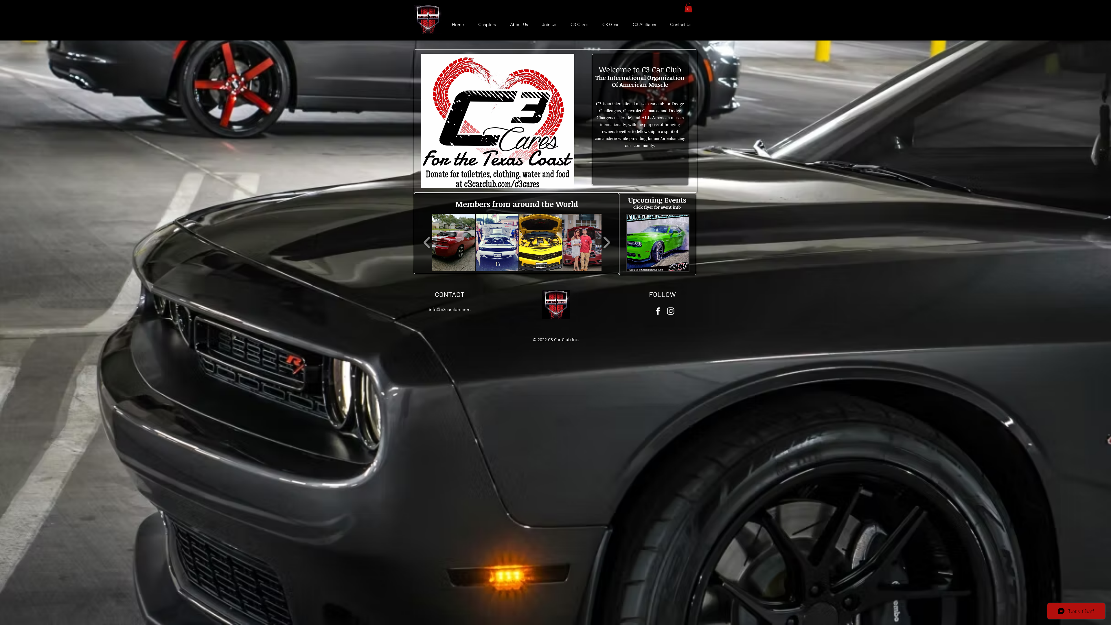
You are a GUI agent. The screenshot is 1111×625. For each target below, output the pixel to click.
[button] (688, 7)
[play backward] (427, 242)
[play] (676, 266)
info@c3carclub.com (450, 309)
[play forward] (606, 242)
